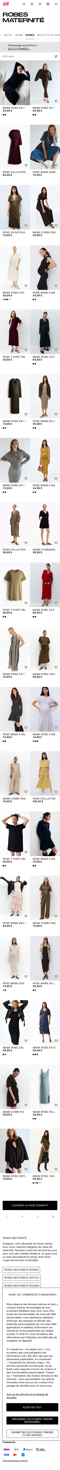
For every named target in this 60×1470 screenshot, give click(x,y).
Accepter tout (32, 1407)
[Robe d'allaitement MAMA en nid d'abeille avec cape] (45, 773)
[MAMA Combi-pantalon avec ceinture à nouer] (45, 207)
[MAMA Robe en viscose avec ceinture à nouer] (45, 1022)
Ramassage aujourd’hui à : (23, 45)
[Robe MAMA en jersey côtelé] (45, 396)
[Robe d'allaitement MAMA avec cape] (15, 147)
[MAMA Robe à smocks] (45, 709)
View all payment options (15, 1460)
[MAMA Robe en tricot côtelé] (15, 396)
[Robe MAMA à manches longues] (15, 709)
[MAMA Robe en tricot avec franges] (15, 649)
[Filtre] (55, 56)
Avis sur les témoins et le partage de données (27, 1396)
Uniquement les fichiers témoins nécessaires (32, 1420)
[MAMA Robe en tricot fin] (15, 82)
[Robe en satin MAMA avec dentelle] (15, 207)
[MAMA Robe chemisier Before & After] (15, 267)
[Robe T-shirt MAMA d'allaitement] (15, 584)
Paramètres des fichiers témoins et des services (32, 1434)
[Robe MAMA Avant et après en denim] (45, 147)
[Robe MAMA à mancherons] (45, 267)
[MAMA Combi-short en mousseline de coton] (15, 1086)
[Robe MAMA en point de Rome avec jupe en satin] (15, 898)
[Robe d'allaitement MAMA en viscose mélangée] (15, 524)
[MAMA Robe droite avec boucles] (15, 1151)
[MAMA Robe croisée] (45, 649)
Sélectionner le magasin (20, 48)
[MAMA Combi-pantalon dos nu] (15, 773)
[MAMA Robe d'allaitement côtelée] (15, 1022)
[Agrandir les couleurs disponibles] (5, 115)
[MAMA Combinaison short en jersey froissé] (45, 524)
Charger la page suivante (30, 1205)
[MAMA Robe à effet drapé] (45, 331)
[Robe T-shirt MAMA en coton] (15, 331)
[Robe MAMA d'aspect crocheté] (15, 958)
